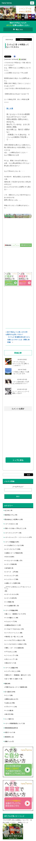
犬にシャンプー (10, 659)
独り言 (8, 714)
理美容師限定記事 (10, 728)
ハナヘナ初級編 (9, 542)
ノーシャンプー (10, 655)
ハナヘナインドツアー (12, 533)
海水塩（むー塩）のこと (13, 636)
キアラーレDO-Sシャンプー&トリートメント (18, 588)
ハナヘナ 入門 (10, 572)
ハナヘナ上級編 (9, 668)
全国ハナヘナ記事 (11, 583)
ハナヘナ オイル (11, 594)
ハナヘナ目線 (10, 564)
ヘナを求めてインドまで (13, 545)
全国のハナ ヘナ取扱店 (13, 553)
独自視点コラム (9, 515)
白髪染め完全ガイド (12, 625)
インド (8, 695)
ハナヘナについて (11, 549)
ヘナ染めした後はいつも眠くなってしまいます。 (20, 372)
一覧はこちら (19, 29)
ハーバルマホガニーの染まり (15, 644)
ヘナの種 (8, 710)
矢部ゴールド (9, 732)
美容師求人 (8, 737)
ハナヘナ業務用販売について (14, 723)
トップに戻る (18, 460)
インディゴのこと (11, 671)
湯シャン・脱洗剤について (14, 614)
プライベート (10, 707)
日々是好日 (8, 692)
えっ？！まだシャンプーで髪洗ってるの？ (20, 392)
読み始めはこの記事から (12, 519)
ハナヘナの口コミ (10, 524)
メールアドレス (18, 487)
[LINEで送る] (22, 59)
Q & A (8, 557)
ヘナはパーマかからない (13, 629)
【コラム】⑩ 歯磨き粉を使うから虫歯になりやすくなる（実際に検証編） (18, 339)
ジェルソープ (10, 621)
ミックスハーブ (10, 579)
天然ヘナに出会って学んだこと (14, 528)
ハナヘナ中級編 (9, 610)
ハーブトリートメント (12, 633)
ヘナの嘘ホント (10, 618)
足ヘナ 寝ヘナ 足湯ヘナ (13, 679)
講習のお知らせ (10, 699)
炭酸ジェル (8, 741)
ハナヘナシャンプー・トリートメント (16, 537)
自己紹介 (8, 568)
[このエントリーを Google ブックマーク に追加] (14, 56)
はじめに (7, 510)
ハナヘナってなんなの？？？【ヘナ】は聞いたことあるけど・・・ (20, 363)
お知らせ (8, 703)
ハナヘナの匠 (10, 598)
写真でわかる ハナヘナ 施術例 (15, 687)
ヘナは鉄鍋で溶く (11, 606)
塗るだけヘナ (10, 663)
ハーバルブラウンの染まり (14, 640)
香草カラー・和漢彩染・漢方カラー (17, 675)
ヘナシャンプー (10, 576)
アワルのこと (10, 652)
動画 (6, 683)
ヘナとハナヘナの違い (12, 560)
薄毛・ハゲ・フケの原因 (13, 648)
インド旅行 (8, 719)
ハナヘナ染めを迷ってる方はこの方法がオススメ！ (20, 382)
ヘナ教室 (8, 602)
